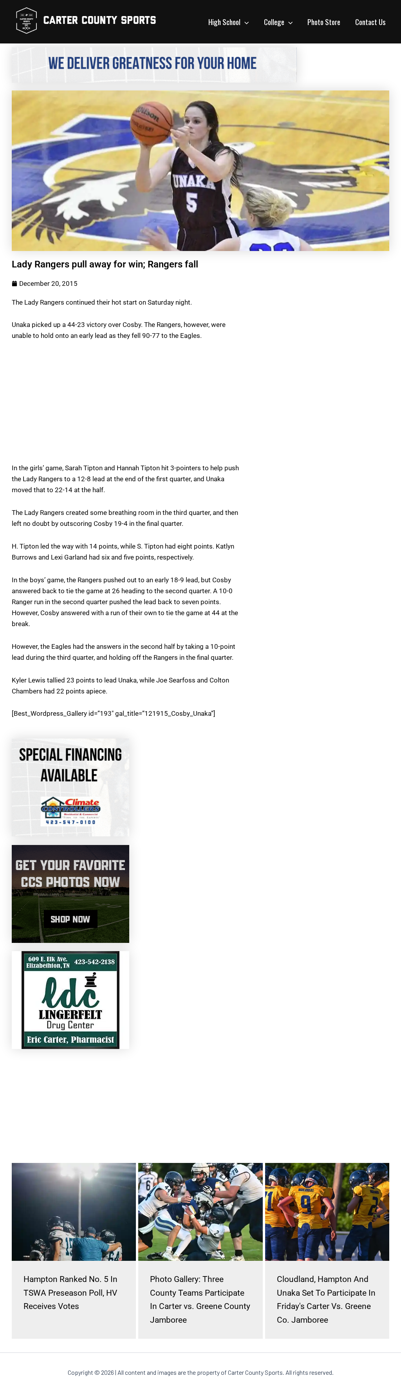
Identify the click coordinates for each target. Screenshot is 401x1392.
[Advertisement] (128, 407)
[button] (244, 21)
